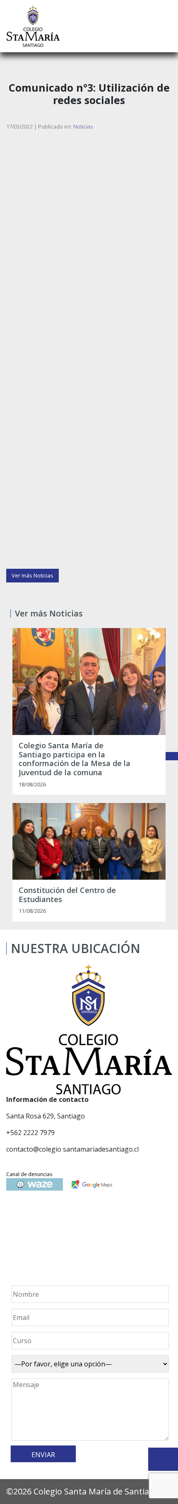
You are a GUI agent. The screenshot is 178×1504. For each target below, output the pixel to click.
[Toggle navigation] (166, 26)
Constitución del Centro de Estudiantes (67, 895)
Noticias (83, 126)
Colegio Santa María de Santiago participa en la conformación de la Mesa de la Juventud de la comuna (74, 759)
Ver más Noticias (32, 575)
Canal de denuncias (29, 1174)
